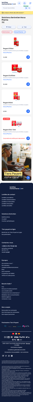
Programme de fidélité (8, 273)
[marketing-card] (16, 162)
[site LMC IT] (16, 333)
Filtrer (9, 27)
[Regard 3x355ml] (16, 69)
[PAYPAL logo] (21, 337)
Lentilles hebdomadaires (9, 199)
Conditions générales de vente (16, 350)
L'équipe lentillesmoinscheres (10, 267)
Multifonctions (6, 217)
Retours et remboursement (9, 289)
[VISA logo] (15, 337)
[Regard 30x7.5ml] (16, 123)
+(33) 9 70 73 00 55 (9, 246)
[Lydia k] (10, 326)
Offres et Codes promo (8, 275)
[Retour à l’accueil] (9, 3)
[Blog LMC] (3, 356)
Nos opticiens (5, 265)
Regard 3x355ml (9, 76)
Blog (3, 269)
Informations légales (16, 347)
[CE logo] (5, 337)
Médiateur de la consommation (10, 295)
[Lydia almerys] (19, 326)
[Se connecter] (19, 3)
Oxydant (4, 219)
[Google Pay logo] (13, 340)
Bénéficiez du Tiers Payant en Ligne (12, 232)
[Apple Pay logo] (27, 337)
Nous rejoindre (6, 271)
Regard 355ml (8, 48)
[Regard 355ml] (16, 42)
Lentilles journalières (7, 197)
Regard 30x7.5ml (9, 130)
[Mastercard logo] (11, 337)
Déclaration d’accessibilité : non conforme (16, 352)
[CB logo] (8, 337)
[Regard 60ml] (16, 96)
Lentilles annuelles (7, 205)
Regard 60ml (8, 103)
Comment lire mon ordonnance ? (11, 293)
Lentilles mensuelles (7, 203)
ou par (6, 252)
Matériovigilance (6, 297)
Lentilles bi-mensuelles (8, 201)
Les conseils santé (7, 291)
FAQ (3, 287)
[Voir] (28, 57)
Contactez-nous (6, 299)
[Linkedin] (12, 356)
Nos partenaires (6, 234)
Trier (25, 27)
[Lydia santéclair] (14, 326)
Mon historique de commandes (10, 312)
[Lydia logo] (19, 340)
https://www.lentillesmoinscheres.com (9, 372)
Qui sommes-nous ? (7, 263)
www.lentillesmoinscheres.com (9, 379)
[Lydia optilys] (5, 326)
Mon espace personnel (8, 314)
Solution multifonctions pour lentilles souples (15, 50)
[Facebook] (6, 356)
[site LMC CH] (13, 333)
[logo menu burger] (30, 3)
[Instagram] (9, 356)
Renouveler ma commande (9, 310)
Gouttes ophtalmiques (8, 221)
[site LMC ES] (19, 333)
